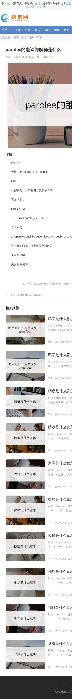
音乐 (37, 29)
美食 (17, 29)
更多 (31, 37)
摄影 (47, 29)
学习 (38, 37)
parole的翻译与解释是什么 (31, 294)
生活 (4, 29)
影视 (56, 29)
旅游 (27, 29)
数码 (66, 29)
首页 (16, 37)
